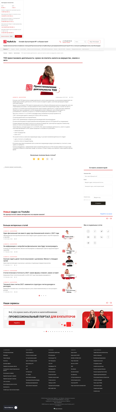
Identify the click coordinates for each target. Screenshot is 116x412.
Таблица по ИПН (52, 382)
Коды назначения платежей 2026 (78, 385)
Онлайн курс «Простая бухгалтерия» (11, 389)
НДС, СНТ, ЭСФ (62, 49)
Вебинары (5, 355)
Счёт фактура (29, 371)
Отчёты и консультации (75, 45)
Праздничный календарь (54, 385)
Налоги (55, 49)
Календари (97, 45)
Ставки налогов (52, 380)
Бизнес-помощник (26, 45)
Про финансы (74, 374)
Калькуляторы (65, 45)
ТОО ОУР (50, 363)
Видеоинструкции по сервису (9, 376)
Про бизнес (73, 369)
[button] (39, 295)
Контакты (5, 360)
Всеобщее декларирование (53, 45)
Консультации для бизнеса (99, 369)
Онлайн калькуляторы (99, 366)
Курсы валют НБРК (75, 355)
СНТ (27, 366)
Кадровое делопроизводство (100, 374)
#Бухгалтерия (22, 97)
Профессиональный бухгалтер (12, 45)
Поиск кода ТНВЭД (98, 382)
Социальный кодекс (98, 388)
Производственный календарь (33, 380)
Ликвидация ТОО (52, 366)
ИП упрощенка (51, 355)
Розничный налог (52, 374)
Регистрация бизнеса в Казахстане (101, 377)
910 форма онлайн (98, 363)
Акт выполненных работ (31, 358)
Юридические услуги (88, 45)
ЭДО (72, 366)
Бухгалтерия (23, 49)
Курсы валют (74, 352)
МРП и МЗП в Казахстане (47, 49)
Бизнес (17, 49)
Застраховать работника (54, 352)
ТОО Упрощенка (52, 360)
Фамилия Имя (87, 173)
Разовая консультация (53, 377)
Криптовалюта (85, 49)
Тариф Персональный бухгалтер (101, 352)
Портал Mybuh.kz (29, 352)
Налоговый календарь (31, 377)
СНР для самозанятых (76, 377)
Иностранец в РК (29, 363)
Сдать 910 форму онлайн (31, 360)
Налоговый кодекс (98, 385)
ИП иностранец (51, 371)
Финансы (68, 49)
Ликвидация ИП (52, 369)
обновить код (87, 199)
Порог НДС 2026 (74, 360)
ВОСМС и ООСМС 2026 (76, 358)
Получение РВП (74, 382)
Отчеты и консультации (31, 355)
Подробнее (18, 36)
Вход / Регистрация (94, 41)
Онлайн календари (98, 380)
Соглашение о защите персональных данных (11, 370)
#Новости (15, 97)
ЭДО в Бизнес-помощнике (31, 385)
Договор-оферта (7, 363)
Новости (5, 49)
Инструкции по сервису (8, 373)
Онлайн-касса (97, 391)
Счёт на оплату (6, 381)
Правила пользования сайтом (10, 366)
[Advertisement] (99, 130)
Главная (13, 49)
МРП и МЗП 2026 (52, 388)
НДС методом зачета (75, 380)
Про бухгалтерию (75, 371)
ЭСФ (27, 369)
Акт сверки (28, 374)
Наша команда (6, 358)
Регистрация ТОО (52, 358)
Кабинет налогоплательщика (33, 49)
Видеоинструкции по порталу (9, 378)
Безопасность (6, 387)
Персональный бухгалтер (38, 45)
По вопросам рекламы (8, 352)
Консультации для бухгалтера (100, 371)
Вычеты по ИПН (74, 363)
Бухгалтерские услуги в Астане (10, 384)
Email (85, 179)
